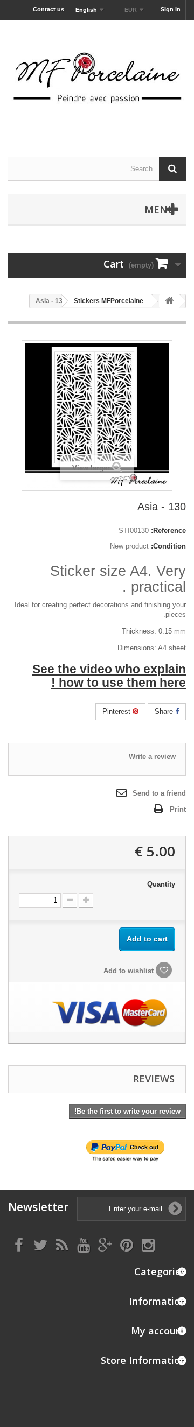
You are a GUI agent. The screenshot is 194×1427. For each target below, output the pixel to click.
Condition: (168, 546)
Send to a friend (159, 793)
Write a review (152, 757)
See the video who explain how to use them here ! (109, 676)
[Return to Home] (169, 301)
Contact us (48, 9)
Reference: (168, 530)
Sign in (171, 9)
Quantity (161, 884)
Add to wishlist (129, 971)
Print (178, 809)
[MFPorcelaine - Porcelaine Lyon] (97, 79)
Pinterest (117, 711)
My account (158, 1330)
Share (165, 711)
